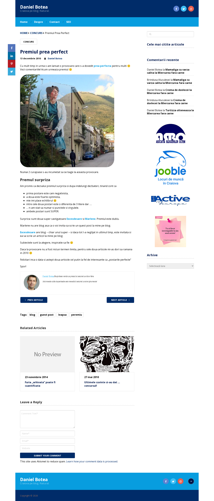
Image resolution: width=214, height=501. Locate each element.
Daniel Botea (34, 7)
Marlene (90, 219)
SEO (68, 22)
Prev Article (35, 299)
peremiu (76, 314)
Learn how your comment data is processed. (92, 461)
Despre (38, 22)
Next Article (119, 299)
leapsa (62, 314)
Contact (55, 22)
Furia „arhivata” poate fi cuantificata (40, 384)
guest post (47, 314)
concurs (36, 33)
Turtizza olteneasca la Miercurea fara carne (170, 112)
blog (32, 314)
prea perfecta (102, 66)
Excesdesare (74, 219)
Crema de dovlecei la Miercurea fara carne (169, 91)
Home (24, 22)
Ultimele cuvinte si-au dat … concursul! (102, 384)
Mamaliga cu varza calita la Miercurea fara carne (168, 71)
